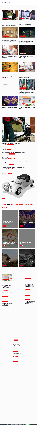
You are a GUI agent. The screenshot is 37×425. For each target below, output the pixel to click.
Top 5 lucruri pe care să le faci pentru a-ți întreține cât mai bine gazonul (14, 152)
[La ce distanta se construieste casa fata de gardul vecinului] (27, 50)
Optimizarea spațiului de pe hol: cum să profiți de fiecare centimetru (13, 157)
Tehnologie (28, 278)
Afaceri (21, 18)
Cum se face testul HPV (17, 353)
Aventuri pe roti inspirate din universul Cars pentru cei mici (27, 242)
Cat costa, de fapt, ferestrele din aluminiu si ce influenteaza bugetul (7, 304)
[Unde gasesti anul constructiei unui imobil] (27, 84)
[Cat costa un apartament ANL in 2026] (10, 32)
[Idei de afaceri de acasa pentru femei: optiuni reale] (27, 67)
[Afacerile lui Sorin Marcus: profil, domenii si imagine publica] (10, 50)
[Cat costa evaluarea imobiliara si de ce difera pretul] (27, 101)
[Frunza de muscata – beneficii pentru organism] (18, 307)
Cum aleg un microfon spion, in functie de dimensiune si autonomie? (30, 302)
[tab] (4, 204)
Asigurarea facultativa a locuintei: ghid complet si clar (11, 143)
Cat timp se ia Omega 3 (17, 358)
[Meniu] (34, 2)
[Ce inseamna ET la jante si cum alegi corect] (10, 101)
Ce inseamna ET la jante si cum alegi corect (9, 107)
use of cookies (22, 424)
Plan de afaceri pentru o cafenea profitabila (26, 21)
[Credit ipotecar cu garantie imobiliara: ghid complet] (10, 67)
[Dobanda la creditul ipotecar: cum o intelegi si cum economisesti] (27, 32)
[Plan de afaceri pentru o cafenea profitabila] (27, 15)
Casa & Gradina (6, 18)
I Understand (27, 424)
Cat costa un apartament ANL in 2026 (8, 39)
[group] (18, 238)
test (25, 296)
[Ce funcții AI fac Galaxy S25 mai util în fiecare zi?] (30, 276)
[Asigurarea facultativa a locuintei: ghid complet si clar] (10, 15)
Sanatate (15, 351)
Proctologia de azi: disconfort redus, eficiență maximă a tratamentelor (13, 167)
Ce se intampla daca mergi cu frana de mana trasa (16, 199)
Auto (4, 77)
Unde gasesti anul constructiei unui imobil (26, 91)
